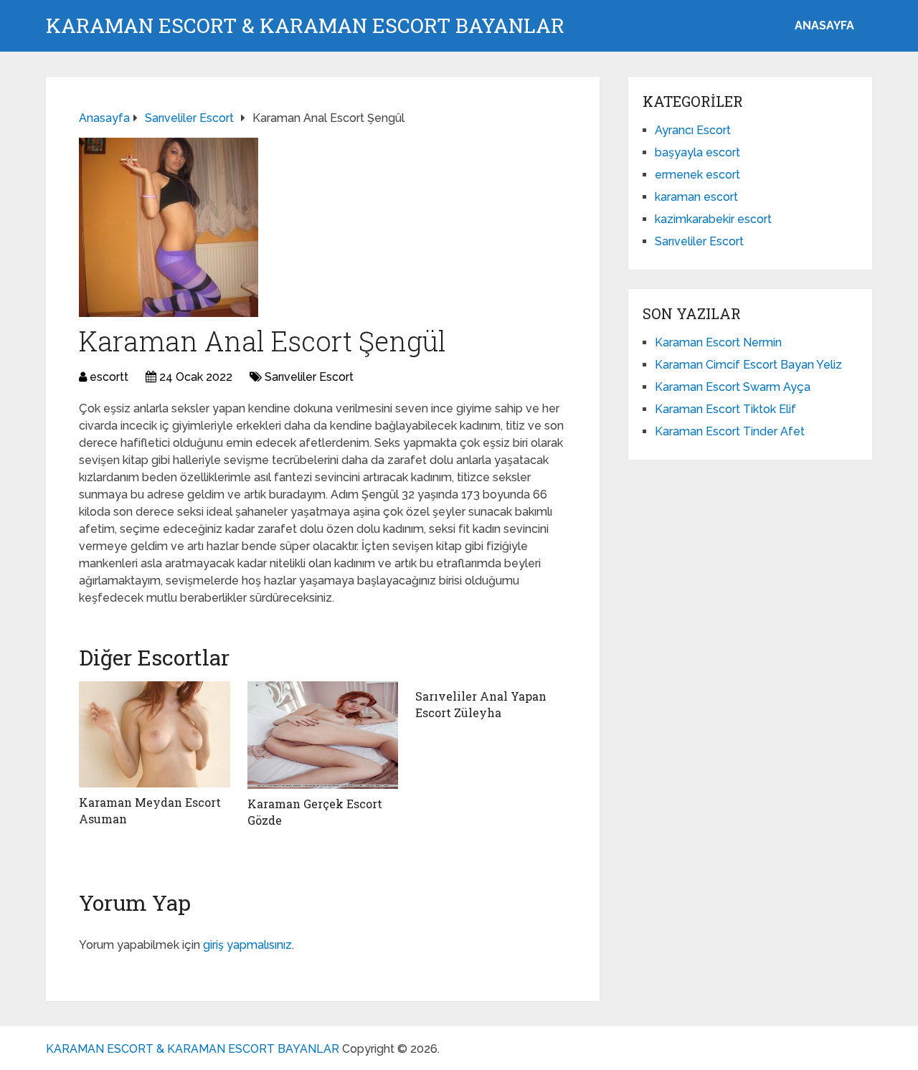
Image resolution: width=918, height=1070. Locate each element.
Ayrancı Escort (693, 130)
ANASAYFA (824, 25)
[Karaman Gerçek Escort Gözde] (323, 735)
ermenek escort (697, 174)
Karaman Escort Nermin (718, 342)
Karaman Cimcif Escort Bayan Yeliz (748, 364)
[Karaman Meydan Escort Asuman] (154, 734)
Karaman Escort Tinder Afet (730, 431)
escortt (109, 377)
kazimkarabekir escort (713, 219)
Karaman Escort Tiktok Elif (725, 409)
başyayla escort (697, 152)
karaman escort (696, 197)
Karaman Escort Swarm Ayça (732, 387)
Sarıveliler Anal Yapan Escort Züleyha (480, 703)
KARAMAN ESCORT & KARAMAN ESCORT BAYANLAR (305, 26)
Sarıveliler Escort (309, 377)
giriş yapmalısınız (247, 945)
